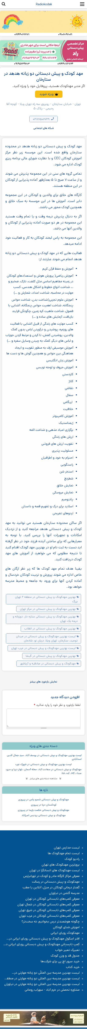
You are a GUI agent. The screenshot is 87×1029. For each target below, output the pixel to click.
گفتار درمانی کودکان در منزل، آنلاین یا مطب (51, 887)
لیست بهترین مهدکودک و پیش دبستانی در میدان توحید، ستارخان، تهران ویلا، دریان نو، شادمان (47, 638)
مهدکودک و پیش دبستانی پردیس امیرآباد (44, 815)
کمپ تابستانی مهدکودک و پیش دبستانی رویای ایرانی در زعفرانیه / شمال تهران (44, 944)
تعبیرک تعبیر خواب (67, 950)
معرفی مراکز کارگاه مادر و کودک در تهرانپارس (51, 876)
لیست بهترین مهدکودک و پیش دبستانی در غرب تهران (43, 648)
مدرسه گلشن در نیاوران (64, 893)
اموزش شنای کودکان (66, 927)
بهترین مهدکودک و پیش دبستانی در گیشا (51, 656)
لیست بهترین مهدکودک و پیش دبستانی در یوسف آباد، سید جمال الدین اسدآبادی (44, 757)
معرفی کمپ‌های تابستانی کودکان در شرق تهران (49, 910)
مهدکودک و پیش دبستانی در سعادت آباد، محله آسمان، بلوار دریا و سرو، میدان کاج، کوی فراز (43, 771)
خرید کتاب (73, 967)
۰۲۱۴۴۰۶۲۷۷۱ (21, 34)
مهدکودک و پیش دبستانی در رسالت (56, 881)
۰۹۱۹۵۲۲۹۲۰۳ (22, 64)
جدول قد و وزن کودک (65, 955)
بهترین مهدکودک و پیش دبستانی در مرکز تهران (48, 609)
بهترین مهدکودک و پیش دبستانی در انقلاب (50, 628)
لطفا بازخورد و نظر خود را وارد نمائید (57, 705)
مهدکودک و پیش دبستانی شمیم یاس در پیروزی (43, 799)
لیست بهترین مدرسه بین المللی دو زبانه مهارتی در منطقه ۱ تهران (43, 978)
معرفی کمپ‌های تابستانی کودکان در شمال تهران (48, 904)
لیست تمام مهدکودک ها (64, 853)
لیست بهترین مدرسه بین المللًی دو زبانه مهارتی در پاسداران (49, 972)
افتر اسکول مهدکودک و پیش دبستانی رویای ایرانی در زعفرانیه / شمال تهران (46, 938)
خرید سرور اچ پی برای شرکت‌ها (60, 961)
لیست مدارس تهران (67, 847)
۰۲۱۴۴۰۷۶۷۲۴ (65, 64)
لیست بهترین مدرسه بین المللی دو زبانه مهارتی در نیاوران (42, 984)
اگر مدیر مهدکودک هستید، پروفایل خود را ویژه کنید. (48, 86)
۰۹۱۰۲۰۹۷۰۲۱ (65, 34)
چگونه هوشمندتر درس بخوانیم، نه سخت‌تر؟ (51, 921)
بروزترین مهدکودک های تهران (61, 864)
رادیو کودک (72, 859)
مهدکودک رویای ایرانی (65, 933)
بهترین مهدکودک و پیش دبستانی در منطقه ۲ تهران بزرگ (46, 599)
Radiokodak (44, 4)
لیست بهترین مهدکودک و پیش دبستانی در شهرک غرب (43, 764)
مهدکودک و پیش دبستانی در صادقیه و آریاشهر (48, 663)
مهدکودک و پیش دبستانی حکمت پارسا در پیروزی (43, 810)
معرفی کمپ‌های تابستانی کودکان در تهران (52, 899)
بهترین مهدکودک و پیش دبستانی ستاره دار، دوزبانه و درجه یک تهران (45, 618)
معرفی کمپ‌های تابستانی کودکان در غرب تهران (49, 916)
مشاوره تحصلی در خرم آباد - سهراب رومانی (52, 990)
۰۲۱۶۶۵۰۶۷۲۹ (41, 119)
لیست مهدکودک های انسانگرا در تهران (54, 870)
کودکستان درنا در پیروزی (43, 805)
